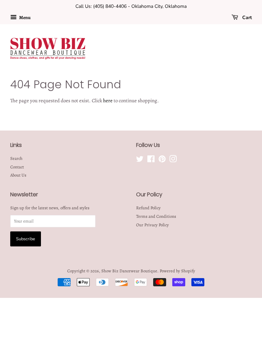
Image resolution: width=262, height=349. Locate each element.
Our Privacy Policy (152, 225)
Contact (17, 167)
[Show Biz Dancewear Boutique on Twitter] (140, 160)
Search (16, 158)
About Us (18, 175)
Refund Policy (148, 208)
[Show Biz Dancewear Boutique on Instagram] (173, 160)
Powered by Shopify (177, 271)
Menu (24, 17)
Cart (246, 17)
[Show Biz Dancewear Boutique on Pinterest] (162, 160)
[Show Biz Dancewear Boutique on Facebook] (151, 160)
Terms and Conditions (156, 216)
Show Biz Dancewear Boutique (129, 271)
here (108, 100)
